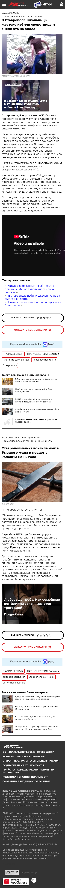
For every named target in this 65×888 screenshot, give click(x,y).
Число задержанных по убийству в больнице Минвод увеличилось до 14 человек (29, 289)
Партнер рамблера (29, 873)
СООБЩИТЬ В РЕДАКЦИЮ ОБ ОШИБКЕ (26, 781)
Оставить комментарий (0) (32, 329)
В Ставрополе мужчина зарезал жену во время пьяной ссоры (35, 717)
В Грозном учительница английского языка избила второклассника (36, 380)
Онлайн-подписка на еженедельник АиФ (31, 760)
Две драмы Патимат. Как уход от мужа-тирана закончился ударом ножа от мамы (37, 697)
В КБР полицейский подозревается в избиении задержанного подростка (33, 400)
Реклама (8, 756)
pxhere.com (8, 504)
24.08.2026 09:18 (11, 437)
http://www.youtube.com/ (16, 75)
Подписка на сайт (15, 765)
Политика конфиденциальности (25, 777)
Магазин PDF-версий (31, 756)
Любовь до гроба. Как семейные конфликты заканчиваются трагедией (32, 604)
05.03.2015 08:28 (10, 12)
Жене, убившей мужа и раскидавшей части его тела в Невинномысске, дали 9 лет (36, 727)
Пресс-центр (45, 752)
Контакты (37, 765)
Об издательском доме (19, 752)
